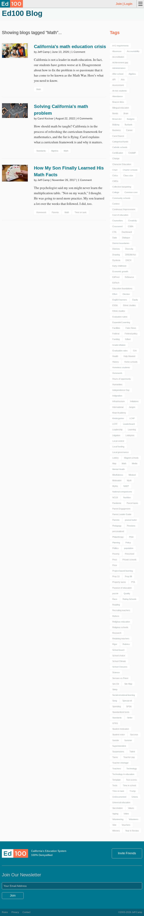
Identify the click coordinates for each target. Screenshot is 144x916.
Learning (132, 429)
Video (126, 814)
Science (116, 672)
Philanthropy (118, 537)
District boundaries (120, 243)
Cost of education (120, 215)
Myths (115, 486)
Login (128, 3)
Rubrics (126, 644)
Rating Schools (129, 599)
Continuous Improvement (123, 209)
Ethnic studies (129, 305)
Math (38, 89)
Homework (41, 212)
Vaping (115, 814)
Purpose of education (122, 588)
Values (131, 808)
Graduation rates (120, 350)
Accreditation (118, 57)
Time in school (129, 785)
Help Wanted (129, 356)
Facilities (116, 328)
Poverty (115, 554)
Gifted (127, 339)
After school (117, 74)
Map (114, 463)
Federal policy (131, 333)
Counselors (117, 220)
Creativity (132, 220)
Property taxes (119, 582)
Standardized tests (120, 712)
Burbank (128, 124)
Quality (127, 593)
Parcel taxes (132, 503)
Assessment (118, 85)
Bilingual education (120, 108)
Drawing (116, 255)
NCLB (115, 497)
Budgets (130, 119)
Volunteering (117, 819)
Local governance (120, 452)
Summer (128, 740)
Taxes (115, 757)
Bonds (115, 113)
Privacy (15, 912)
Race (114, 599)
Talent (132, 751)
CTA (114, 232)
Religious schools (120, 627)
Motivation (117, 480)
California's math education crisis (70, 46)
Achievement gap (120, 62)
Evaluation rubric (120, 317)
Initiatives (134, 401)
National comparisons (122, 492)
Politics (115, 548)
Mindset (132, 475)
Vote (114, 825)
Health (115, 356)
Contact (26, 912)
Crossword (117, 226)
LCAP (132, 418)
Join (119, 3)
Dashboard (127, 232)
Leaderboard (129, 424)
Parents (55, 212)
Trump (133, 791)
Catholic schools (119, 147)
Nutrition (127, 497)
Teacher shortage (120, 763)
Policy (128, 542)
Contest (115, 204)
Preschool (129, 554)
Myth (129, 480)
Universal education (121, 802)
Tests (114, 785)
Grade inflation (118, 345)
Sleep (114, 689)
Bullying (115, 124)
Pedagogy (117, 526)
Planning (116, 542)
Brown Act (117, 119)
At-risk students (119, 91)
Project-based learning (122, 571)
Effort (114, 294)
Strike (129, 718)
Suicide (115, 740)
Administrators (118, 68)
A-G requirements (120, 46)
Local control (118, 441)
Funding (116, 339)
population (128, 548)
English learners (119, 300)
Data (114, 237)
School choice (118, 655)
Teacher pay (129, 757)
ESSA (115, 305)
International (117, 407)
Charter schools (130, 170)
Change (115, 158)
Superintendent (119, 746)
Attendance (117, 96)
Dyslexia (116, 260)
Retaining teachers (120, 638)
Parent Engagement (121, 509)
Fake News (131, 328)
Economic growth (120, 271)
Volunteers (133, 819)
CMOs (115, 181)
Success (134, 734)
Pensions (131, 526)
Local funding (118, 446)
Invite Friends (127, 853)
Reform (115, 616)
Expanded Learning (121, 322)
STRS (115, 723)
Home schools (130, 362)
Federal (115, 333)
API (114, 79)
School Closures (119, 667)
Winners (116, 831)
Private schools (129, 559)
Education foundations (122, 288)
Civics (115, 175)
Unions (135, 797)
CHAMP (132, 153)
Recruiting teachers (121, 610)
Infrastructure (118, 401)
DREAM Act (130, 255)
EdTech (115, 283)
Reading (116, 605)
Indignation (117, 396)
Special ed (127, 701)
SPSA (128, 706)
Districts (116, 249)
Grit (134, 350)
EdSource (129, 277)
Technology (131, 768)
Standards (41, 151)
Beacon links (118, 102)
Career (129, 130)
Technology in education (123, 774)
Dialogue (126, 237)
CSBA (130, 226)
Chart (114, 170)
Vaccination (117, 808)
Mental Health (118, 469)
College (115, 192)
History (115, 362)
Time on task (80, 212)
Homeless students (121, 367)
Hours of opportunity (121, 379)
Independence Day (121, 390)
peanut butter (131, 520)
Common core (130, 192)
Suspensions (118, 751)
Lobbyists (130, 435)
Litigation (116, 435)
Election (126, 294)
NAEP (126, 486)
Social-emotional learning (123, 695)
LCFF (115, 424)
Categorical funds (120, 142)
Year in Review (132, 831)
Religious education (121, 622)
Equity (135, 300)
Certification (117, 153)
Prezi (114, 559)
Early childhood (119, 266)
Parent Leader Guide (121, 514)
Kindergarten (118, 418)
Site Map (128, 684)
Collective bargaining (121, 187)
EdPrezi (115, 277)
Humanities (117, 384)
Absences (117, 51)
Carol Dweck (118, 136)
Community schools (121, 198)
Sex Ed (115, 684)
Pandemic (116, 503)
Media (134, 463)
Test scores (131, 780)
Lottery (115, 458)
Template (116, 780)
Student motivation (120, 729)
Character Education (121, 164)
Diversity (129, 249)
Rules (5, 912)
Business (116, 130)
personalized (118, 531)
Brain (126, 113)
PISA (131, 537)
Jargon (132, 407)
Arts (123, 79)
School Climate (119, 661)
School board (118, 650)
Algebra (54, 151)
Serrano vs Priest (120, 678)
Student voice (118, 734)
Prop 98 (128, 576)
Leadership (117, 429)
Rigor (114, 644)
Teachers (116, 768)
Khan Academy (119, 413)
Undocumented (119, 797)
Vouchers (126, 825)
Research (116, 633)
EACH (128, 260)
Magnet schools (131, 458)
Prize (114, 565)
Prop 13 (115, 576)
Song (114, 701)
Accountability (133, 51)
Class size (128, 175)
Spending (116, 706)
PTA (133, 582)
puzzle (115, 593)
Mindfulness (117, 475)
